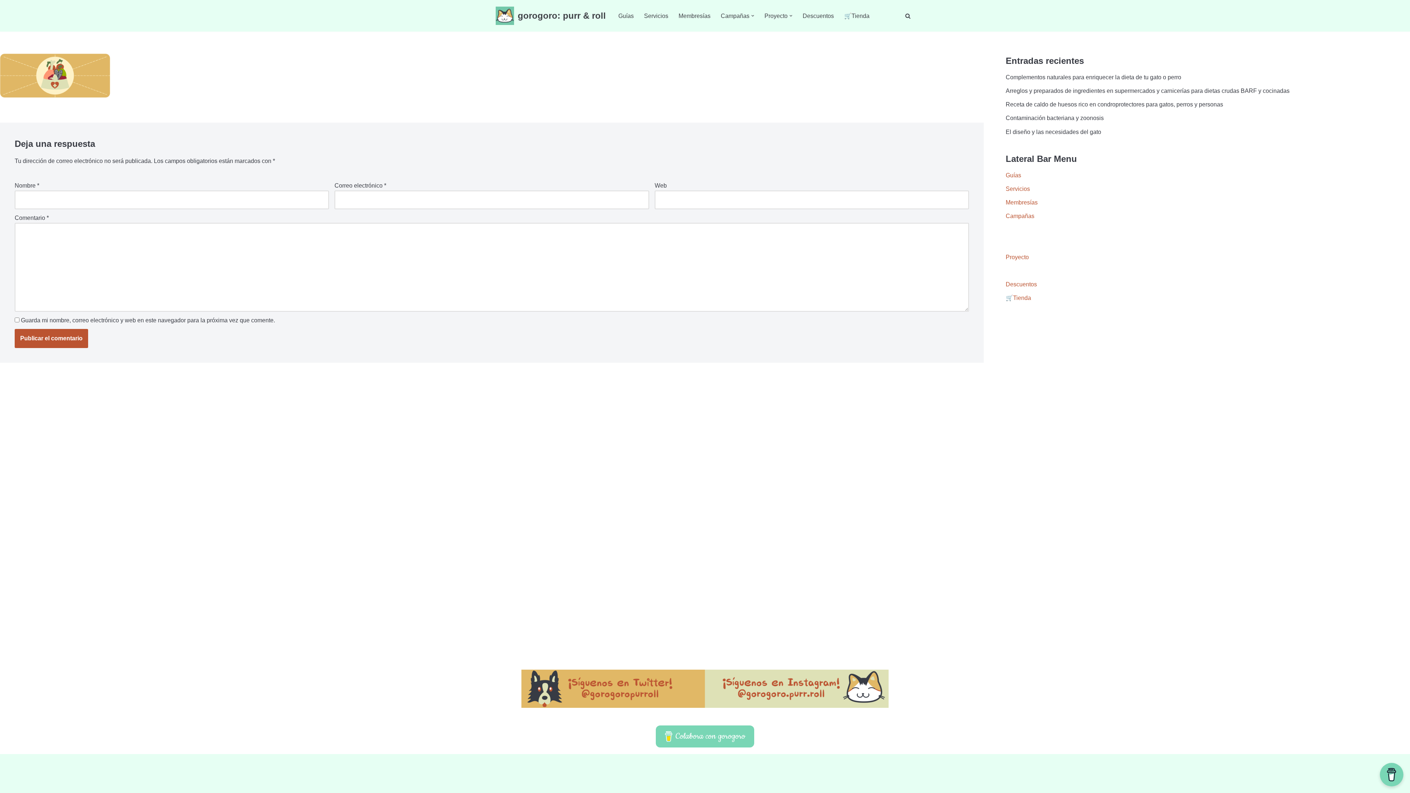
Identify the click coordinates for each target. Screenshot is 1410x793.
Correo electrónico (360, 185)
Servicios (656, 16)
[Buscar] (908, 16)
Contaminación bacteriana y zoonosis (1055, 118)
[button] (752, 15)
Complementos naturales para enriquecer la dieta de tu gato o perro (1093, 77)
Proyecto (1017, 257)
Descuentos (818, 16)
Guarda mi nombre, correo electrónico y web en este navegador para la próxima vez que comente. (148, 320)
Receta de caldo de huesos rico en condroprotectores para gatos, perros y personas (1114, 104)
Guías (626, 16)
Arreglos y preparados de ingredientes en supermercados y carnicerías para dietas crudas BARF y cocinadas (1148, 91)
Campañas (1020, 216)
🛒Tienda (857, 16)
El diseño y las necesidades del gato (1053, 132)
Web (661, 185)
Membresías (695, 16)
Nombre (27, 185)
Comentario (32, 218)
